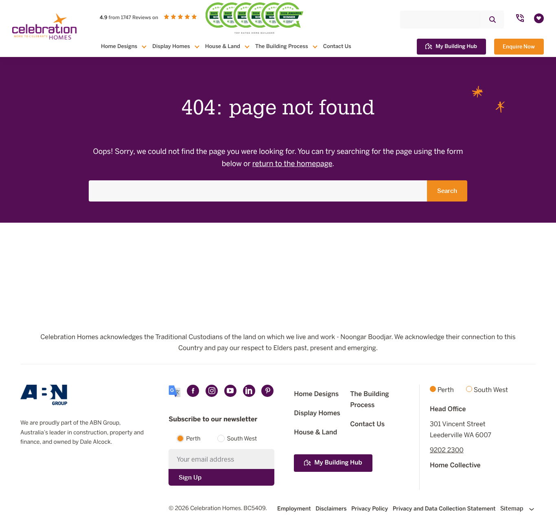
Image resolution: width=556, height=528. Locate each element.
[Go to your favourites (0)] (539, 18)
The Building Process (281, 46)
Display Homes (171, 46)
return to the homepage (292, 164)
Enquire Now (519, 46)
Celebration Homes (215, 509)
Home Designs (119, 46)
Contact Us (337, 46)
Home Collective (455, 465)
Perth (193, 439)
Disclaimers (330, 509)
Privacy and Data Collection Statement (444, 509)
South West (242, 439)
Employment (294, 509)
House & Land (222, 46)
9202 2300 (447, 450)
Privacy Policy (369, 509)
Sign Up (190, 477)
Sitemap (512, 508)
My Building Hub (456, 46)
